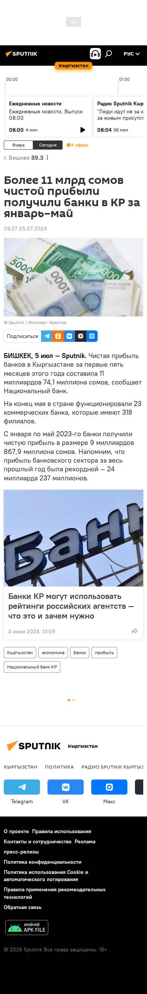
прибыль (104, 652)
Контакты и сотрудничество (38, 841)
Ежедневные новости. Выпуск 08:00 (46, 114)
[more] (134, 630)
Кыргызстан (20, 652)
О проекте (16, 831)
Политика (59, 766)
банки (80, 652)
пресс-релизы (21, 851)
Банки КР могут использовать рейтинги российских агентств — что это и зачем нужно (71, 605)
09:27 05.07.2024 (25, 228)
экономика (53, 652)
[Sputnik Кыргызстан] (22, 56)
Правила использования (61, 831)
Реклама (85, 841)
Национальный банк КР (32, 667)
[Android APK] (26, 928)
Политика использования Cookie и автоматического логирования (46, 876)
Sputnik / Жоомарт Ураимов (37, 322)
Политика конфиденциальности (42, 861)
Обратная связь (22, 907)
